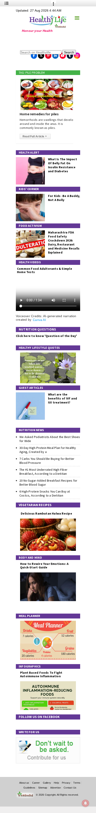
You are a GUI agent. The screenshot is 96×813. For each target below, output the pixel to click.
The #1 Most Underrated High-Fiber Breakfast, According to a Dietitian (43, 472)
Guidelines (29, 787)
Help (56, 782)
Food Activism (30, 226)
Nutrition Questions (37, 329)
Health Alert (29, 152)
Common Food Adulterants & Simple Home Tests (44, 270)
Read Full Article (35, 136)
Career (36, 782)
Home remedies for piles (39, 114)
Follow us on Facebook (39, 717)
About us (24, 782)
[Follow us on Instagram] (77, 54)
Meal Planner (29, 616)
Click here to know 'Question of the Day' (46, 336)
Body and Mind (30, 558)
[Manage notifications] (85, 803)
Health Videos (30, 262)
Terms (76, 782)
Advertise (55, 787)
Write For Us (29, 732)
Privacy (66, 782)
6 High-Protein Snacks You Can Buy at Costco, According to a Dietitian (44, 493)
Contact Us (70, 787)
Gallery (47, 782)
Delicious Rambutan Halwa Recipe (46, 513)
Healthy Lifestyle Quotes (39, 348)
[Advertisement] (44, 41)
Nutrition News (31, 430)
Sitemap (42, 787)
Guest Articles (31, 388)
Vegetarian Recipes (35, 505)
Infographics (30, 666)
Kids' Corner (29, 189)
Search (69, 52)
